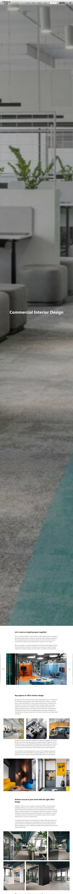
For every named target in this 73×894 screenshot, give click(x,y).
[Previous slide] (3, 669)
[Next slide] (69, 669)
